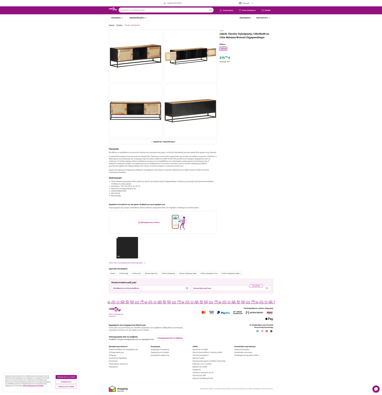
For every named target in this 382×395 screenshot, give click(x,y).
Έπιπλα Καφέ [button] (123, 273)
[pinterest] (267, 331)
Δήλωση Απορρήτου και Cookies (33, 386)
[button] (127, 247)
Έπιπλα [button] (112, 273)
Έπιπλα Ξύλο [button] (136, 273)
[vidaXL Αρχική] (113, 9)
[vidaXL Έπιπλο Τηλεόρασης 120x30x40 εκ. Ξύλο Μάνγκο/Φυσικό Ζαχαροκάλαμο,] (135, 56)
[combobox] (166, 10)
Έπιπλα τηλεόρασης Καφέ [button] (187, 273)
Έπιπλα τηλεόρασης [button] (168, 273)
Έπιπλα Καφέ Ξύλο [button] (151, 273)
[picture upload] (179, 222)
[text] (224, 58)
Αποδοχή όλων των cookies (66, 377)
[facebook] (258, 331)
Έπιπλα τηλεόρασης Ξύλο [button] (209, 273)
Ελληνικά (246, 3)
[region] (41, 382)
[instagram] (262, 331)
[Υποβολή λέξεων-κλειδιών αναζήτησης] (210, 10)
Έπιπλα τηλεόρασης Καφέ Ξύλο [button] (232, 273)
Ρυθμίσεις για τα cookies (202, 364)
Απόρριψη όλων (66, 382)
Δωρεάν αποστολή (174, 3)
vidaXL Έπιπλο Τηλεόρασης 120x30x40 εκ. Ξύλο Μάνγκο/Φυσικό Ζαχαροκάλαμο (244, 35)
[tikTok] (271, 331)
